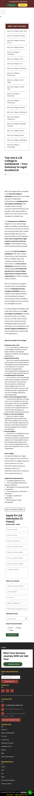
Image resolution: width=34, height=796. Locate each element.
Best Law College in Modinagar (17, 140)
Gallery (3, 750)
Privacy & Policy (6, 784)
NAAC (3, 777)
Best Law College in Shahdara (16, 68)
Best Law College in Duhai (15, 135)
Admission (23, 5)
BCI (2, 773)
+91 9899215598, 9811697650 (18, 2)
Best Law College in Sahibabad (17, 112)
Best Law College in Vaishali (16, 107)
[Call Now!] (30, 792)
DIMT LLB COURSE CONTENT (14, 509)
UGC (2, 770)
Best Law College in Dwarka (16, 36)
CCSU (3, 767)
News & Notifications (7, 733)
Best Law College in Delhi (15, 59)
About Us (4, 729)
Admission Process (7, 743)
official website (22, 458)
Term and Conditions (8, 780)
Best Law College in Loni (14, 64)
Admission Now (13, 664)
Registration (11, 5)
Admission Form (6, 746)
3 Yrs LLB (4, 736)
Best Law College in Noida (15, 47)
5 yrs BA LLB (5, 740)
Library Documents (7, 757)
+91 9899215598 (10, 705)
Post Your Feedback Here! (10, 720)
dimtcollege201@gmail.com (13, 473)
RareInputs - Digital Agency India (17, 795)
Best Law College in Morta (15, 131)
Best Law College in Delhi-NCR (17, 31)
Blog (2, 753)
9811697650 (16, 471)
